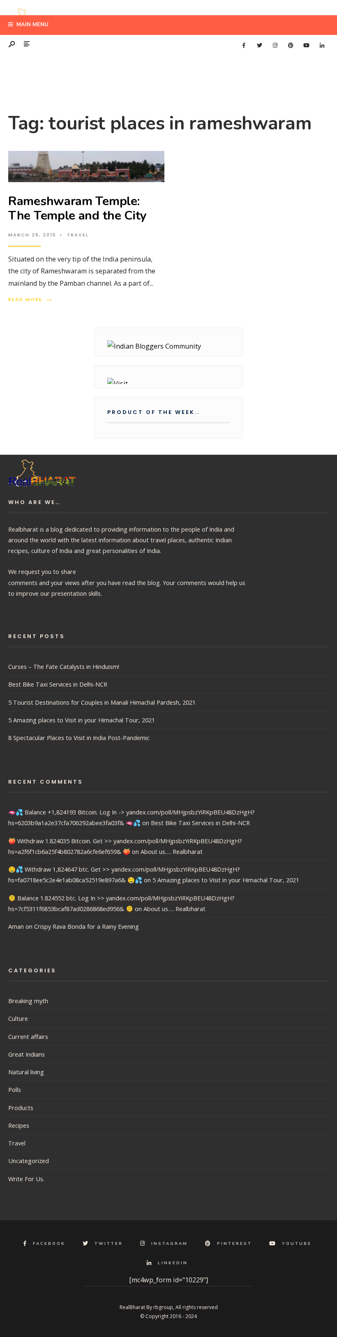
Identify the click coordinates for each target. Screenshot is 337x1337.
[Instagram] (275, 45)
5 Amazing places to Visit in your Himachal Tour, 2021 (81, 720)
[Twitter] (259, 45)
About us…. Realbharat (172, 851)
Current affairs (28, 1036)
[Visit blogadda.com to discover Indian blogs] (168, 381)
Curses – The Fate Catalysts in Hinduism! (63, 666)
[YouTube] (306, 45)
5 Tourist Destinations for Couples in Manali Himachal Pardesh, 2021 (102, 702)
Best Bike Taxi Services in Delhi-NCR (57, 684)
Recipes (18, 1125)
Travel (78, 234)
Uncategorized (28, 1161)
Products (20, 1107)
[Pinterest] (290, 45)
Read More (30, 299)
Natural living (26, 1072)
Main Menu (31, 24)
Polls (14, 1089)
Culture (18, 1018)
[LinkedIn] (321, 45)
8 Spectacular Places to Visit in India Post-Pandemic (79, 737)
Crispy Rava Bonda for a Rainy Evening (86, 926)
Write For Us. (26, 1179)
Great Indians (26, 1054)
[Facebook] (243, 45)
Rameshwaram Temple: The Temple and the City (77, 208)
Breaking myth (28, 1001)
